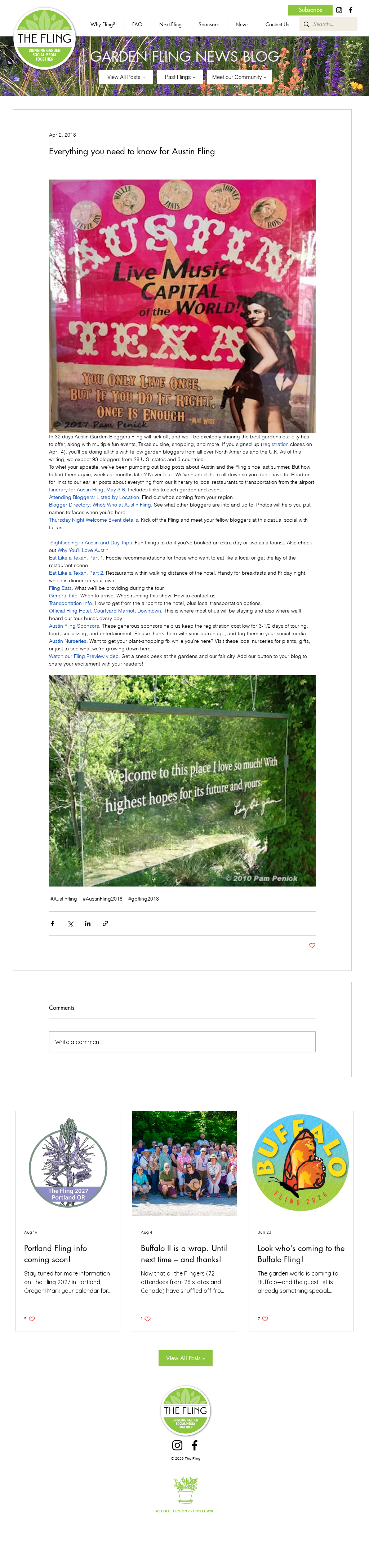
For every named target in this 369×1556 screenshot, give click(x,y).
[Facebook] (351, 10)
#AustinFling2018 (103, 899)
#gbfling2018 (143, 899)
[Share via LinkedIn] (87, 923)
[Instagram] (339, 10)
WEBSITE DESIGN (171, 1511)
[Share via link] (105, 923)
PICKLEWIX (203, 1511)
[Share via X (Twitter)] (70, 923)
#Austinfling (63, 899)
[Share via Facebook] (52, 923)
